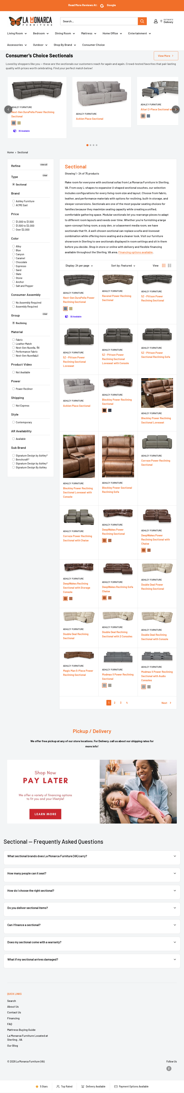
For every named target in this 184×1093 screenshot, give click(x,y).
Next (164, 702)
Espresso (20, 266)
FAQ (9, 1024)
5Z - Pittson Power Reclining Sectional (152, 298)
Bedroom (39, 33)
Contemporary (23, 422)
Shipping (17, 398)
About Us (13, 1006)
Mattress (86, 33)
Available (20, 438)
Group (15, 315)
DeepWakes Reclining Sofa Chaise (117, 589)
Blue (18, 250)
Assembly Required (26, 306)
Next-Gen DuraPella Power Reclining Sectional (32, 114)
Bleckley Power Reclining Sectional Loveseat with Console (78, 492)
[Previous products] (8, 109)
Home (10, 152)
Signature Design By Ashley (31, 467)
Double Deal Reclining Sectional (75, 636)
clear (45, 175)
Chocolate (21, 262)
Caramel (20, 258)
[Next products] (176, 109)
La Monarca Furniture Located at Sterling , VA (27, 1037)
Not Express (22, 405)
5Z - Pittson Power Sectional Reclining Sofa (155, 354)
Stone (18, 277)
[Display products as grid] (163, 265)
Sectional (22, 152)
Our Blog (12, 1045)
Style (15, 414)
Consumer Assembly (26, 295)
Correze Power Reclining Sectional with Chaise (77, 538)
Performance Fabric (26, 351)
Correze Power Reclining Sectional (155, 462)
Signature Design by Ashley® (31, 455)
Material (17, 332)
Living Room (15, 33)
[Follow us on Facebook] (168, 1068)
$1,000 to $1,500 (24, 221)
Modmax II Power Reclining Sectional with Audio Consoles (157, 676)
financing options (35, 933)
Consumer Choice (93, 44)
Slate (18, 274)
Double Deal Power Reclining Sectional (152, 586)
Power (15, 381)
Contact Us (14, 1012)
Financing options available (135, 252)
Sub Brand (18, 448)
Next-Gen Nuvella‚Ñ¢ (27, 347)
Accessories (15, 44)
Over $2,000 (22, 229)
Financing (13, 1018)
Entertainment (137, 33)
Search (11, 1000)
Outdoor (38, 44)
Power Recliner (24, 388)
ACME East (21, 205)
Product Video (21, 364)
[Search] (142, 21)
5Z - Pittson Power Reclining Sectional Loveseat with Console (115, 359)
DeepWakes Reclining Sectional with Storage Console (76, 588)
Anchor (19, 281)
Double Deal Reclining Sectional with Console (154, 636)
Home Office (110, 33)
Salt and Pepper (24, 285)
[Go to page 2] (90, 145)
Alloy (18, 246)
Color (15, 238)
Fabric (19, 339)
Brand (15, 193)
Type (14, 177)
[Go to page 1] (87, 145)
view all (43, 164)
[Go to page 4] (96, 145)
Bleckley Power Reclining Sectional (117, 401)
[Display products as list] (169, 265)
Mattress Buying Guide (21, 1029)
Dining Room (63, 33)
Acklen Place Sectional (89, 118)
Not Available (22, 372)
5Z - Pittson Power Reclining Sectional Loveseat (74, 361)
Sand (18, 270)
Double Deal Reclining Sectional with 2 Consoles (117, 634)
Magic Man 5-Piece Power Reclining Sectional (78, 672)
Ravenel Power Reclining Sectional (116, 298)
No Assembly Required (28, 302)
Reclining (21, 323)
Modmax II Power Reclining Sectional (118, 676)
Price (15, 214)
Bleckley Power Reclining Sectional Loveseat (156, 420)
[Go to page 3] (93, 145)
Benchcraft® (22, 459)
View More (164, 55)
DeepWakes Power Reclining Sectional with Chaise (155, 539)
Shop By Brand (63, 44)
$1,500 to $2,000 (24, 225)
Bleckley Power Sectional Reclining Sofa (117, 489)
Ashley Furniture (21, 107)
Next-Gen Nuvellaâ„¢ (26, 355)
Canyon (19, 254)
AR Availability (21, 431)
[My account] (156, 21)
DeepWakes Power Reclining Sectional (113, 531)
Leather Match (23, 343)
